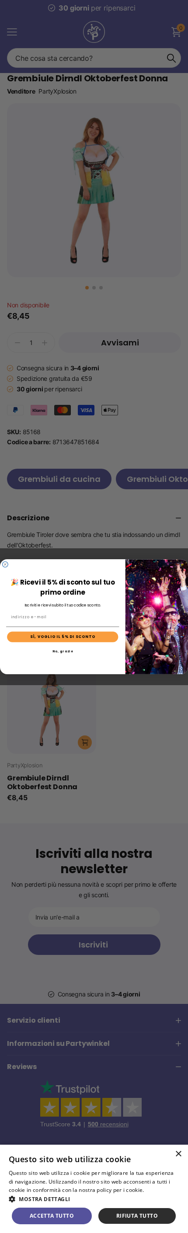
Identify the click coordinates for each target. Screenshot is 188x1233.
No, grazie (62, 651)
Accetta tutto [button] (52, 1215)
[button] (94, 1199)
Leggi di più (160, 1190)
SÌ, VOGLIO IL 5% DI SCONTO (62, 636)
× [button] (178, 1154)
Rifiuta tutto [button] (137, 1215)
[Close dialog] (5, 564)
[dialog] (94, 1189)
